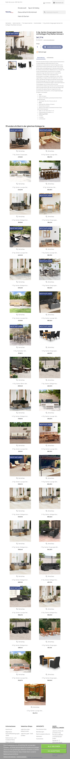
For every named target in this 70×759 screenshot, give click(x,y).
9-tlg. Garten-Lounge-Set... (50, 318)
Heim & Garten (23, 16)
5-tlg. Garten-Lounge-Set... (20, 318)
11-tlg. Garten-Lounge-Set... (49, 482)
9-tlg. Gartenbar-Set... (49, 187)
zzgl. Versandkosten (48, 40)
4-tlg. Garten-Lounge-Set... (50, 416)
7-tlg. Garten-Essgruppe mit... (50, 547)
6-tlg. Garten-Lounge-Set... (20, 253)
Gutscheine (39, 739)
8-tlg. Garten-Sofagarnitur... (49, 612)
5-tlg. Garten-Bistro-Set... (20, 383)
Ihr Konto (40, 726)
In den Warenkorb (52, 47)
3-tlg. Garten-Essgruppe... (50, 220)
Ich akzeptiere (54, 751)
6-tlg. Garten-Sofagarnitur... (20, 220)
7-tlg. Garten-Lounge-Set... (20, 187)
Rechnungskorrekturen (43, 734)
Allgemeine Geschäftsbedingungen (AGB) (13, 733)
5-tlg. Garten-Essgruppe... (50, 351)
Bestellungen (40, 732)
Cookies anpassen (21, 756)
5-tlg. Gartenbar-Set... (20, 351)
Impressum (9, 729)
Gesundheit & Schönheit (27, 12)
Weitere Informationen (10, 756)
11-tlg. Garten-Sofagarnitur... (20, 514)
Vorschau (20, 151)
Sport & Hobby (33, 8)
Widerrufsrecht (10, 742)
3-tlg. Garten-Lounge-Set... (20, 449)
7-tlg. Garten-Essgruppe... (20, 154)
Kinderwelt (22, 8)
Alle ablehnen (54, 746)
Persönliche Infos (41, 729)
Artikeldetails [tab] (50, 57)
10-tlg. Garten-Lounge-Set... (49, 154)
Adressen (39, 736)
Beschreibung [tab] (40, 57)
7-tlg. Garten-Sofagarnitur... (20, 285)
